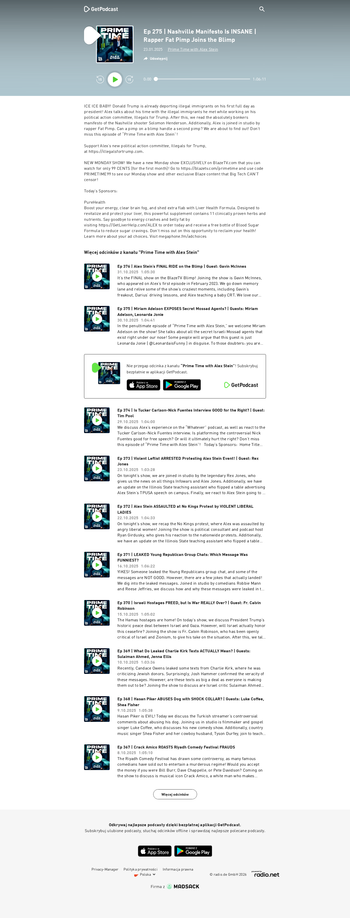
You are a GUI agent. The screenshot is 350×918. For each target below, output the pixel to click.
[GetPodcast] (97, 9)
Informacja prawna (178, 869)
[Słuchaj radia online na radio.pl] (265, 873)
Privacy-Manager (104, 869)
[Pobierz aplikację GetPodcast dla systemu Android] (182, 385)
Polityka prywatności (140, 869)
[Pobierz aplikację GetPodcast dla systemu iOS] (143, 385)
